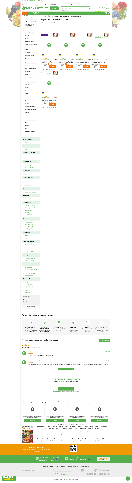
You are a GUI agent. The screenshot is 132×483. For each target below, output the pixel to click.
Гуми (26, 122)
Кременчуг (63, 434)
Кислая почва (28, 284)
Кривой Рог (104, 426)
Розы (45, 13)
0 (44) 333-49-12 (43, 459)
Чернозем (27, 292)
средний (27, 180)
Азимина (27, 112)
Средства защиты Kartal (47, 441)
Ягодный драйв (28, 18)
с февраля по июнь (30, 260)
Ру (92, 8)
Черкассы (80, 426)
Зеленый (27, 235)
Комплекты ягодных (30, 131)
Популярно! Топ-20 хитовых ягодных (29, 25)
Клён (72, 10)
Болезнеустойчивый (30, 205)
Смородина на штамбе (30, 81)
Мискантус (69, 10)
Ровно (70, 428)
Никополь (58, 428)
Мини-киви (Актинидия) (30, 68)
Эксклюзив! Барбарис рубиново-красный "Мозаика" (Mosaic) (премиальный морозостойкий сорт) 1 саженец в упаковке (82, 61)
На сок (26, 249)
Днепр (66, 426)
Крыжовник (27, 62)
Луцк (45, 428)
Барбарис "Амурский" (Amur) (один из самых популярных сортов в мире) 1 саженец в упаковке (66, 61)
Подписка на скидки (90, 439)
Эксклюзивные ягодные (31, 44)
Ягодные (65, 13)
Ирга (26, 90)
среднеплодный (29, 165)
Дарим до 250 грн (101, 439)
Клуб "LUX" (80, 439)
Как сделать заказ (84, 466)
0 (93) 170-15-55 (52, 459)
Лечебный (27, 212)
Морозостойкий (29, 214)
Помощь (57, 441)
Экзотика (69, 13)
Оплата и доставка (90, 5)
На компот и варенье (30, 247)
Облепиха (27, 71)
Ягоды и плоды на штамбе (29, 48)
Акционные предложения (30, 5)
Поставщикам (83, 441)
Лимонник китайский (30, 106)
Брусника (27, 100)
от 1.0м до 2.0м (29, 222)
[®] (32, 9)
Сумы (76, 428)
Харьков (55, 426)
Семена (42, 13)
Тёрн (26, 128)
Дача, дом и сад (107, 13)
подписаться (66, 389)
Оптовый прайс (92, 441)
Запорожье (72, 426)
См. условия (73, 331)
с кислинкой (28, 198)
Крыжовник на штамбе (30, 109)
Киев (49, 426)
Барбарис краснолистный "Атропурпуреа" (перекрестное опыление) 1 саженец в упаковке (49, 99)
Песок (26, 290)
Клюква (26, 93)
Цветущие (74, 13)
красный (27, 174)
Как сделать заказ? (66, 441)
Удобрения (102, 13)
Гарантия (56, 439)
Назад (44, 16)
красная (27, 149)
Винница (97, 426)
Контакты (50, 439)
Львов (91, 426)
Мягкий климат (28, 267)
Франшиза (81, 5)
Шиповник (27, 119)
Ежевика (27, 65)
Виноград (49, 13)
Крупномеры (91, 13)
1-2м (26, 156)
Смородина (27, 52)
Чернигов (90, 428)
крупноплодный (29, 167)
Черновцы (48, 434)
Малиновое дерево (29, 55)
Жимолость (28, 58)
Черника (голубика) (29, 41)
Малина (26, 38)
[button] (109, 413)
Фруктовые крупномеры (31, 21)
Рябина (26, 87)
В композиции (28, 244)
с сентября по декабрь (30, 258)
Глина (26, 282)
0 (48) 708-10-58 (43, 460)
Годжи (26, 115)
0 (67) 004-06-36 (52, 460)
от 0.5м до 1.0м (29, 224)
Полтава (65, 428)
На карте (88, 459)
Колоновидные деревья (31, 32)
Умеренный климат (30, 273)
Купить (52, 66)
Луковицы (54, 13)
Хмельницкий (83, 428)
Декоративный (28, 210)
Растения (97, 13)
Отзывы (74, 439)
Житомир (97, 428)
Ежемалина (27, 84)
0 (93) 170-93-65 (54, 5)
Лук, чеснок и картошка (36, 13)
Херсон (86, 426)
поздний (27, 183)
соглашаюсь (58, 391)
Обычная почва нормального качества (28, 287)
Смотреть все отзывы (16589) (66, 369)
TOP (30, 13)
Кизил (26, 74)
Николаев (51, 428)
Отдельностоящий (29, 251)
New (28, 13)
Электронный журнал (72, 466)
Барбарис (27, 103)
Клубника (27, 29)
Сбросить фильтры (31, 306)
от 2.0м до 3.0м (29, 229)
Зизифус (27, 125)
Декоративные (80, 13)
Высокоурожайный (30, 207)
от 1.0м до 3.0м (29, 226)
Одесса (61, 426)
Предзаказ (75, 441)
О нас (43, 439)
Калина (26, 97)
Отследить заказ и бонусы (103, 5)
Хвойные (86, 13)
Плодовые (59, 13)
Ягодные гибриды (29, 77)
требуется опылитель (30, 192)
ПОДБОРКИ (24, 13)
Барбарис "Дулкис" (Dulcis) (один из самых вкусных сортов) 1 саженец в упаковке (49, 61)
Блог (38, 439)
